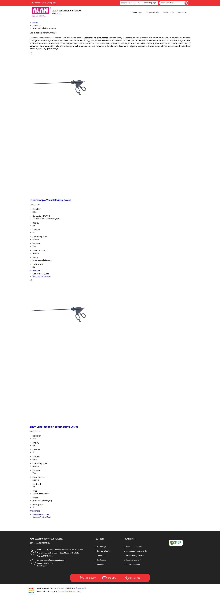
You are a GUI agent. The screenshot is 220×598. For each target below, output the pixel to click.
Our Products (168, 12)
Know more (35, 270)
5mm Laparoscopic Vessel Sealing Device (54, 426)
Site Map (100, 564)
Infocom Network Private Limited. (69, 591)
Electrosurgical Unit (133, 560)
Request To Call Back (42, 276)
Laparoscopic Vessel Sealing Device (50, 200)
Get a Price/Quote (41, 274)
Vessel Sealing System (135, 555)
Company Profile (152, 12)
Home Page (137, 12)
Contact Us (182, 12)
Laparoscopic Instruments (136, 551)
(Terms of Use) (81, 588)
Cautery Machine (133, 564)
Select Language (149, 2)
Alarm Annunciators (134, 546)
